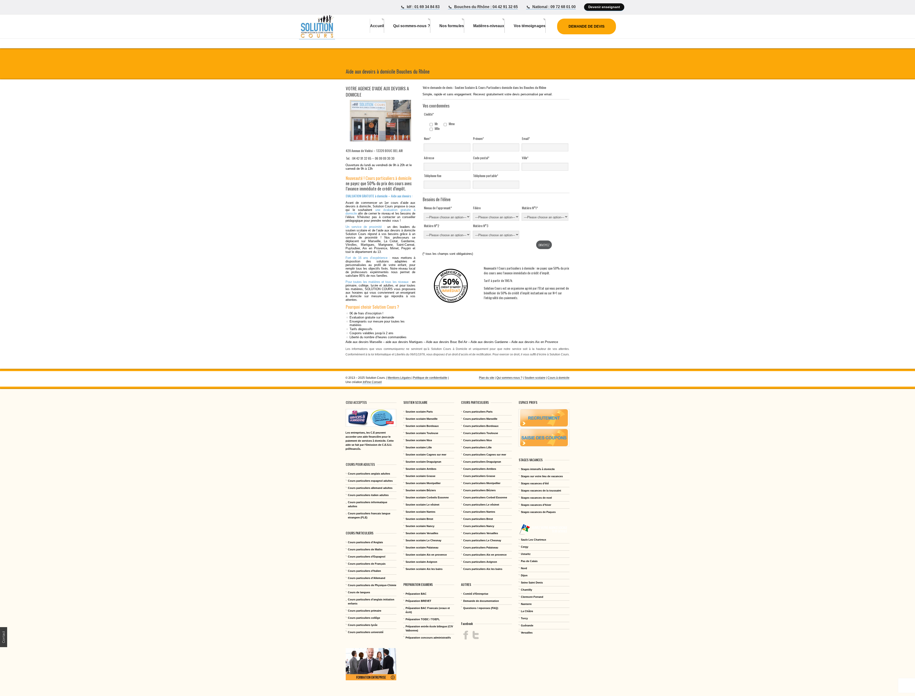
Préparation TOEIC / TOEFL (423, 619)
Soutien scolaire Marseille (421, 418)
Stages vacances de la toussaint (541, 490)
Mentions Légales (399, 377)
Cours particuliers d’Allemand (366, 578)
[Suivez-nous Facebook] (466, 635)
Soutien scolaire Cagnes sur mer (426, 454)
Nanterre (526, 604)
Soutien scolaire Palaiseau (422, 547)
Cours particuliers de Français (367, 563)
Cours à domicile (558, 377)
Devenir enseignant (604, 7)
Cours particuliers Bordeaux (480, 426)
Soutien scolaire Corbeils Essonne (427, 497)
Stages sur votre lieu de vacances (542, 476)
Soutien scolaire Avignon (421, 561)
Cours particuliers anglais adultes (369, 473)
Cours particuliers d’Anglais (365, 542)
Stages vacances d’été (535, 483)
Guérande (527, 625)
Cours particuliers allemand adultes (370, 487)
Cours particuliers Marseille (480, 418)
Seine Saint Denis (532, 582)
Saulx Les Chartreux (533, 539)
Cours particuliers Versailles (480, 533)
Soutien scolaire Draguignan (423, 461)
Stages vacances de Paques (538, 512)
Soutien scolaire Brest (419, 518)
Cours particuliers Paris (478, 411)
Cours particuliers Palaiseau (480, 547)
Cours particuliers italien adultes (368, 495)
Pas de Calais (529, 561)
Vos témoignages (530, 26)
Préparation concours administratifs (428, 637)
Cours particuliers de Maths (365, 549)
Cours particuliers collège (364, 617)
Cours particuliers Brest (478, 518)
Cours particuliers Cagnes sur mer (484, 454)
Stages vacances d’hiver (536, 504)
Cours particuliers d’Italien (364, 570)
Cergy (524, 546)
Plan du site (486, 377)
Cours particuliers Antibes (479, 468)
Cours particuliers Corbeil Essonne (485, 497)
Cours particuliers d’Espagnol (366, 556)
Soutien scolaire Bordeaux (422, 426)
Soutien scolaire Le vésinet (422, 504)
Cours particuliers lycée (362, 625)
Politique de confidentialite (430, 377)
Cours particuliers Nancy (478, 526)
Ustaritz (526, 554)
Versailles (527, 632)
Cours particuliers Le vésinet (481, 504)
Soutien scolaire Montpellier (423, 483)
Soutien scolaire (534, 377)
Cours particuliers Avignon (480, 561)
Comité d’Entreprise (475, 593)
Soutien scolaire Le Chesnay (423, 540)
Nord (524, 568)
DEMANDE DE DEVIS (587, 26)
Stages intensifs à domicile (538, 469)
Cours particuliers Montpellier (481, 483)
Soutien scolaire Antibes (421, 468)
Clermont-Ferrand (532, 596)
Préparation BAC (416, 593)
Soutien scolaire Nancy (420, 526)
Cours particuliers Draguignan (482, 461)
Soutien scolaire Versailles (422, 533)
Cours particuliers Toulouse (480, 433)
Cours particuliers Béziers (479, 490)
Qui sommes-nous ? (509, 377)
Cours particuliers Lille (477, 447)
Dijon (524, 575)
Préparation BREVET (418, 600)
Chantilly (526, 589)
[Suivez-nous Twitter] (475, 635)
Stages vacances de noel (536, 497)
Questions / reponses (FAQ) (480, 608)
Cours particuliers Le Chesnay (482, 540)
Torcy (524, 618)
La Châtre (527, 611)
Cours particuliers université (365, 632)
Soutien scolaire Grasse (420, 476)
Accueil (377, 26)
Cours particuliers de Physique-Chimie (372, 585)
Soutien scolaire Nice (419, 440)
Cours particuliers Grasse (479, 476)
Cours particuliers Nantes (479, 511)
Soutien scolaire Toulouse (422, 433)
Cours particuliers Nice (477, 440)
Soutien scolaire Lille (419, 447)
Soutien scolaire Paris (419, 411)
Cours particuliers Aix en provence (485, 554)
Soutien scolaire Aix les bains (424, 569)
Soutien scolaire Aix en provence (426, 554)
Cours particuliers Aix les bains (482, 569)
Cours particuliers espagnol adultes (370, 480)
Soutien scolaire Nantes (420, 511)
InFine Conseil (372, 382)
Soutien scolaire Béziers (421, 490)
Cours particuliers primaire (364, 610)
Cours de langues (359, 592)
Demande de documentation (481, 600)
